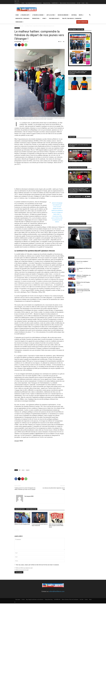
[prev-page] (15, 530)
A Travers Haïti (25, 15)
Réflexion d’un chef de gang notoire (22, 524)
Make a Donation (82, 22)
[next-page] (18, 530)
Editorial (74, 15)
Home (17, 15)
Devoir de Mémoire (63, 15)
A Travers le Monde (37, 15)
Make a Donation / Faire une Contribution (67, 3)
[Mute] (87, 182)
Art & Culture (51, 15)
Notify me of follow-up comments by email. (24, 568)
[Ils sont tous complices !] (71, 263)
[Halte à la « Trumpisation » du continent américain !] (71, 277)
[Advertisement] (65, 9)
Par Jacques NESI (17, 41)
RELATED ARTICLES (20, 509)
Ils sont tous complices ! (82, 261)
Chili (19, 470)
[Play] (70, 182)
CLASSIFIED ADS (54, 3)
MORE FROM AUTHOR (31, 509)
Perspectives (35, 18)
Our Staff (78, 3)
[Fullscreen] (89, 182)
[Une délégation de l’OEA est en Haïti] (71, 270)
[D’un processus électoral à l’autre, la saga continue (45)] (39, 517)
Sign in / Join (16, 1)
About (87, 3)
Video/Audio (19, 22)
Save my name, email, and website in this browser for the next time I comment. (37, 565)
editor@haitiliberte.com (56, 591)
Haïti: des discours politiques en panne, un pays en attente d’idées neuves (56, 526)
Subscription (16, 3)
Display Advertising (46, 3)
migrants (27, 470)
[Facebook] (15, 44)
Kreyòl (81, 15)
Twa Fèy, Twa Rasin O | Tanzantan (71, 18)
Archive (23, 3)
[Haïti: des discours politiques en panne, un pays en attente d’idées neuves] (57, 517)
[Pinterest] (22, 44)
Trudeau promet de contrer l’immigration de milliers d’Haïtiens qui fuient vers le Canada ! (25, 488)
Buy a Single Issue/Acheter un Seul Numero (34, 3)
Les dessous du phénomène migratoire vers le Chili (54, 488)
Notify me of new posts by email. (22, 570)
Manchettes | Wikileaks (22, 18)
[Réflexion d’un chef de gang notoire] (22, 517)
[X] (19, 44)
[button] (90, 15)
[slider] (89, 196)
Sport (44, 18)
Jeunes (23, 470)
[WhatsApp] (25, 44)
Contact (83, 3)
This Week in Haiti (54, 18)
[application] (80, 177)
